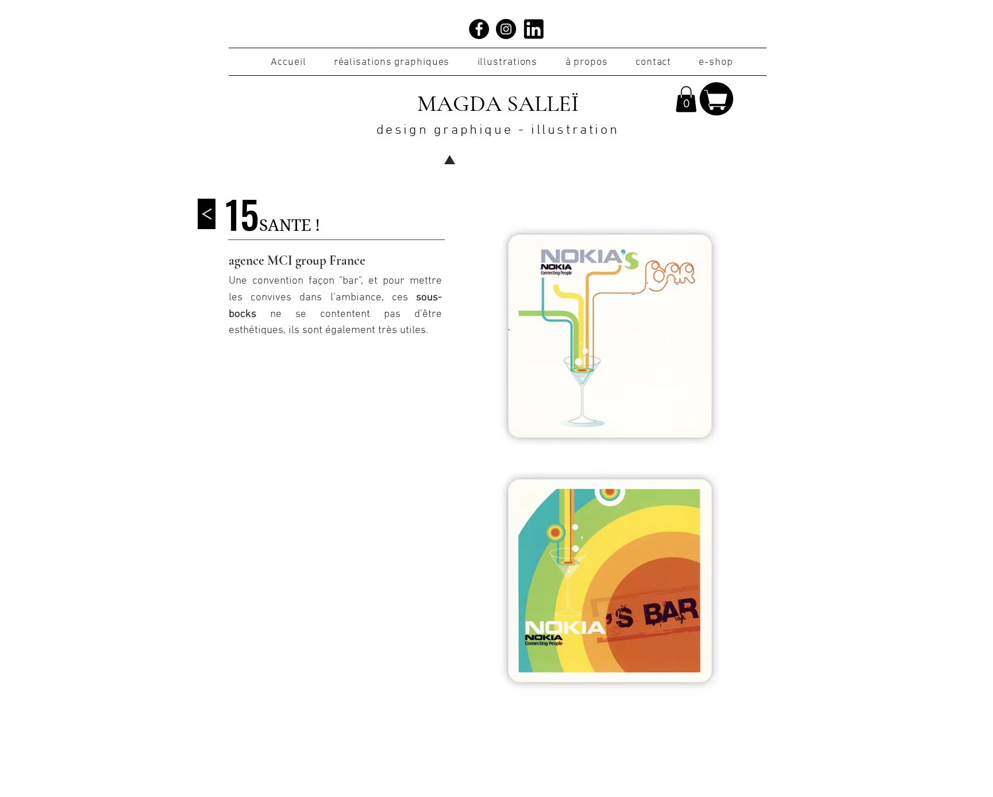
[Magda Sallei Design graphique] (479, 29)
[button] (686, 99)
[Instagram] (506, 29)
